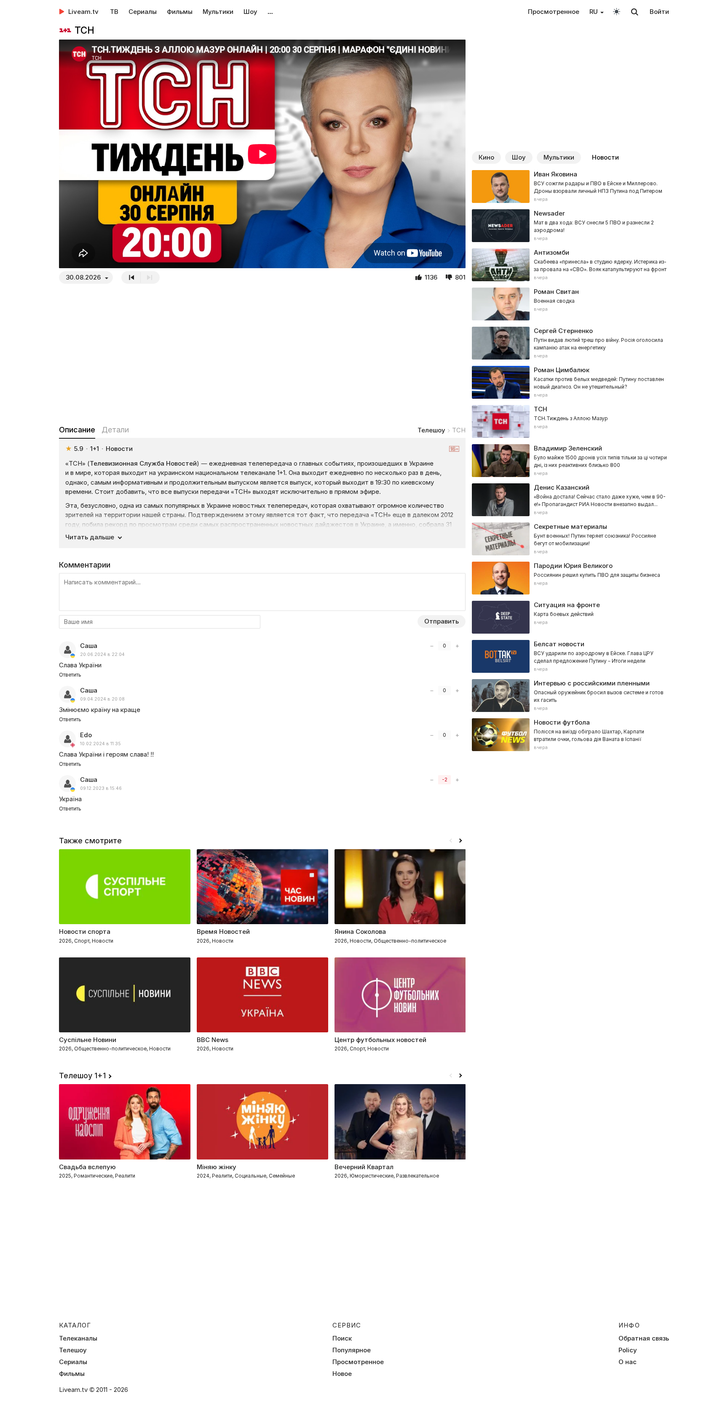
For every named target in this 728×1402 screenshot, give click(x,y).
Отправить (441, 621)
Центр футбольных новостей (380, 1040)
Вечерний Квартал (364, 1167)
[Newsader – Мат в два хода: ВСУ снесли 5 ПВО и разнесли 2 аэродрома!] (570, 225)
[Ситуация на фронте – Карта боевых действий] (570, 617)
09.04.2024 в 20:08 (102, 699)
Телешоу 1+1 (82, 1075)
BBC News (212, 1040)
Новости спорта (84, 932)
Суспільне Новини (87, 1040)
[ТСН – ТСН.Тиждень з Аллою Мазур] (570, 421)
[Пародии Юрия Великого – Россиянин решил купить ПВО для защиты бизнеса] (570, 578)
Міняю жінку (216, 1167)
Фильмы (180, 12)
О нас (627, 1362)
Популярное (351, 1350)
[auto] (616, 11)
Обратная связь (643, 1338)
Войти (659, 12)
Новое (342, 1374)
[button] (460, 840)
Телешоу (431, 430)
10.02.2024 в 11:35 (100, 743)
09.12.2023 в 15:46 (101, 788)
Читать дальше (89, 537)
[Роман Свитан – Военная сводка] (570, 304)
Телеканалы (78, 1338)
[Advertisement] (262, 354)
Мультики (218, 12)
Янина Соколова (360, 932)
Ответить (70, 675)
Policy (627, 1350)
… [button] (270, 12)
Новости (605, 157)
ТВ (114, 12)
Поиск (342, 1338)
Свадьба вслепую (87, 1167)
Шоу (250, 12)
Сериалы (142, 12)
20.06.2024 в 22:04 (102, 654)
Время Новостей (223, 932)
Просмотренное (553, 12)
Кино (486, 157)
